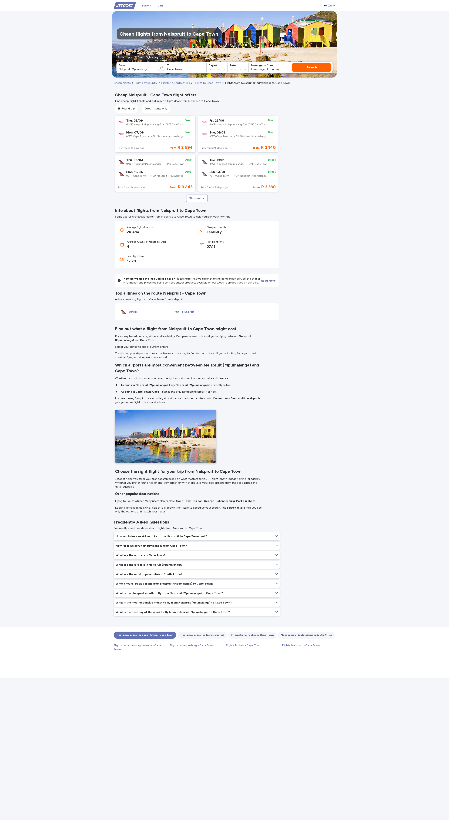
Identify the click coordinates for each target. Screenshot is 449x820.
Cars (160, 5)
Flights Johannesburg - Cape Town (192, 645)
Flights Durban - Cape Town (243, 645)
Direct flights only (156, 108)
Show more (197, 198)
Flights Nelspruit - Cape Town (301, 645)
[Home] (125, 5)
